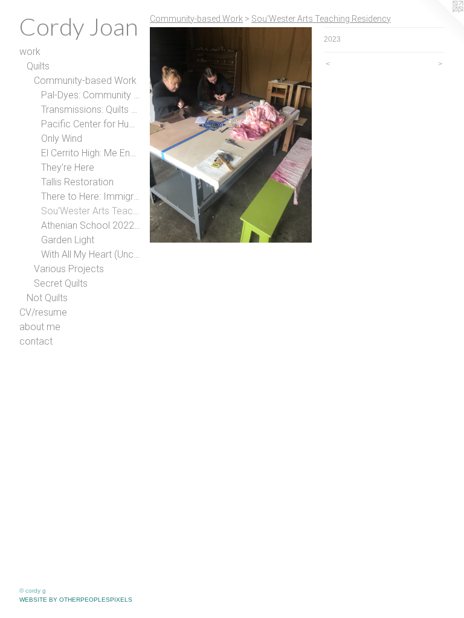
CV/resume (43, 312)
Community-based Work (85, 80)
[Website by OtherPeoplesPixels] (440, 24)
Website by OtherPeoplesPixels (75, 599)
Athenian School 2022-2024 (90, 225)
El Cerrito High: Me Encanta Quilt (90, 153)
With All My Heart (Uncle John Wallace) (90, 254)
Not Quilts (47, 298)
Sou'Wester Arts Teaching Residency (90, 211)
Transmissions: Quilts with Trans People (90, 109)
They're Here (67, 167)
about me (39, 327)
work (29, 51)
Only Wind (61, 138)
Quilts (38, 66)
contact (36, 341)
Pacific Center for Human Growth (90, 124)
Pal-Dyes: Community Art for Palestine (90, 95)
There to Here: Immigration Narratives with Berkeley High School (90, 196)
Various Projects (69, 269)
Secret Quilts (61, 283)
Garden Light (67, 240)
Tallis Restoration (77, 182)
